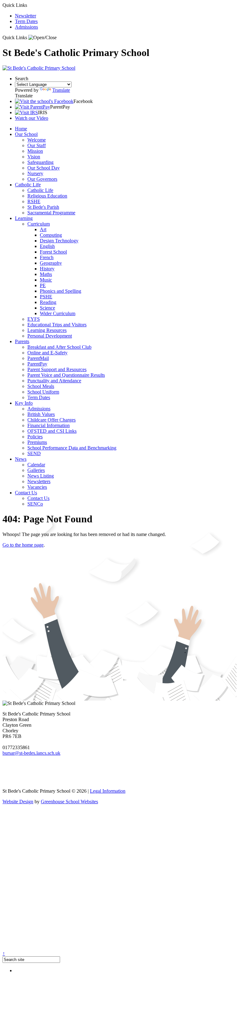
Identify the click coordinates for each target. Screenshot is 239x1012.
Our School (26, 134)
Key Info (24, 403)
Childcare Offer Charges (51, 419)
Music (46, 279)
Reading (48, 302)
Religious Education (47, 195)
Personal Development (49, 335)
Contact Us (26, 492)
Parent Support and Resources (57, 369)
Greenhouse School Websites (69, 801)
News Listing (40, 475)
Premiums (37, 442)
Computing (51, 235)
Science (47, 307)
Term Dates (26, 21)
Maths (46, 274)
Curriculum (38, 223)
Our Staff (36, 145)
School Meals (40, 386)
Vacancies (37, 487)
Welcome (36, 139)
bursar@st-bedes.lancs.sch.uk (31, 753)
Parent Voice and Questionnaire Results (66, 375)
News (20, 459)
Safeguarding (40, 162)
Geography (51, 263)
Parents (22, 341)
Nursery (35, 173)
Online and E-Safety (47, 352)
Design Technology (59, 240)
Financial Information (48, 425)
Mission (35, 151)
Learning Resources (47, 330)
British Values (41, 414)
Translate (61, 90)
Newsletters (38, 481)
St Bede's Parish (43, 207)
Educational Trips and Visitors (57, 324)
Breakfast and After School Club (59, 347)
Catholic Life (28, 184)
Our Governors (42, 179)
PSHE (46, 296)
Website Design (17, 801)
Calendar (36, 464)
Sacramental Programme (51, 212)
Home (21, 128)
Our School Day (43, 167)
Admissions (26, 27)
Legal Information (107, 791)
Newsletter (25, 15)
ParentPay (37, 363)
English (47, 246)
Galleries (36, 470)
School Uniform (43, 391)
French (47, 257)
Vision (33, 156)
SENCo (35, 503)
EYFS (33, 319)
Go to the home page (23, 545)
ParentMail (38, 358)
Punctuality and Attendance (54, 380)
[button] (42, 37)
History (47, 268)
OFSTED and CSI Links (52, 431)
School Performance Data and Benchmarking (71, 447)
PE (43, 285)
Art (43, 229)
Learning (24, 218)
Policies (35, 436)
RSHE (33, 201)
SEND (34, 453)
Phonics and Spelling (60, 291)
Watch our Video (31, 118)
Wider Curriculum (57, 313)
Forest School (53, 251)
